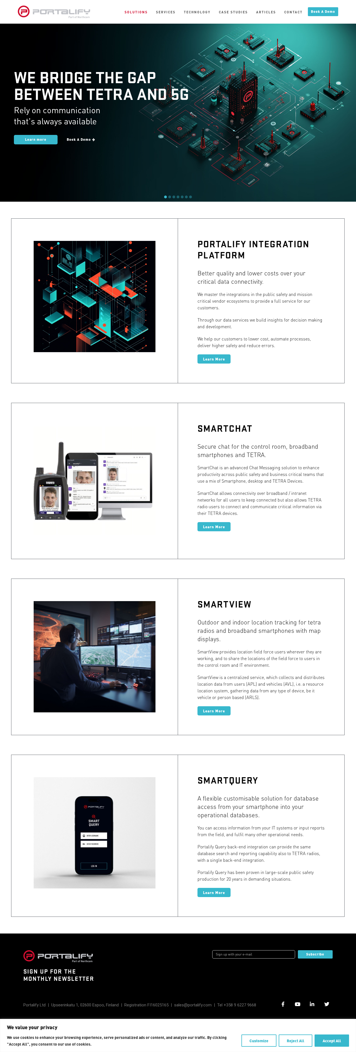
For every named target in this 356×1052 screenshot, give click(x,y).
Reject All (295, 1040)
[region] (178, 1035)
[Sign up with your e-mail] (253, 954)
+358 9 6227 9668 (240, 1004)
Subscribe (315, 954)
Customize (258, 1040)
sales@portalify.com (193, 1004)
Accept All (332, 1040)
